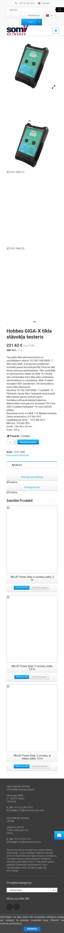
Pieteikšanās (34, 15)
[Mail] (15, 15)
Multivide (24, 455)
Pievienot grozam (28, 441)
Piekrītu (32, 929)
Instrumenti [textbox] (31, 890)
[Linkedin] (9, 15)
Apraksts (17, 464)
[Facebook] (22, 15)
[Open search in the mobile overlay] (35, 9)
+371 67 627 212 (26, 3)
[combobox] (32, 890)
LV (52, 15)
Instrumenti (13, 455)
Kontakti (45, 3)
